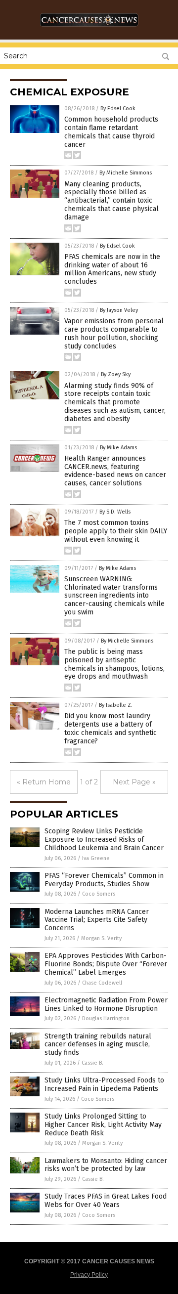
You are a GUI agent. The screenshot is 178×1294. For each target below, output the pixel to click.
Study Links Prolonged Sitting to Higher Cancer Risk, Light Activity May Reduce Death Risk (103, 1124)
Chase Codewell (102, 983)
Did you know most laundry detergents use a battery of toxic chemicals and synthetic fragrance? (110, 728)
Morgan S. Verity (101, 938)
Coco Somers (98, 894)
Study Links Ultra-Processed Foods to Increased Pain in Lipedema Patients (104, 1084)
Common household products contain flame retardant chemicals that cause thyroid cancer (111, 131)
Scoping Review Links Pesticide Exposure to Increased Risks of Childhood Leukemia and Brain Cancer (104, 839)
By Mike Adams (118, 447)
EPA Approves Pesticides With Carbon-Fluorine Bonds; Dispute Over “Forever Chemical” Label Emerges (105, 964)
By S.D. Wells (115, 512)
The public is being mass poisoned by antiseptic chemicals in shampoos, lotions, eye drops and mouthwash (114, 664)
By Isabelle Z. (116, 705)
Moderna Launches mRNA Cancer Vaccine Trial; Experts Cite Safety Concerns (96, 920)
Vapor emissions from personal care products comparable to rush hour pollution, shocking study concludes (114, 333)
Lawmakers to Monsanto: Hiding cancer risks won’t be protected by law (105, 1165)
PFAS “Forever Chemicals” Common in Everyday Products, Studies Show (104, 879)
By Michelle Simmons (125, 173)
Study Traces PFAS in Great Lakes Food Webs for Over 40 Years (105, 1200)
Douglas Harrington (106, 1018)
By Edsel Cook (117, 108)
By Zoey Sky (116, 374)
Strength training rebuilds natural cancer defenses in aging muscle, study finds (97, 1044)
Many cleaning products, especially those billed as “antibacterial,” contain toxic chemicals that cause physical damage (111, 200)
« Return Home (44, 781)
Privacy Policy (89, 1274)
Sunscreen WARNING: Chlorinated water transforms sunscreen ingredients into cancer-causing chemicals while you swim (114, 595)
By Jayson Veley (119, 310)
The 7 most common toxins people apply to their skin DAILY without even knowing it (115, 531)
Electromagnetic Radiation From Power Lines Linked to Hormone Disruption (106, 1004)
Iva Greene (96, 858)
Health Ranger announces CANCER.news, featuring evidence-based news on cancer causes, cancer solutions (115, 470)
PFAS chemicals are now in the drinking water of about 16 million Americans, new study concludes (112, 269)
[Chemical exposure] (89, 29)
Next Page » (134, 781)
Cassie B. (92, 1063)
